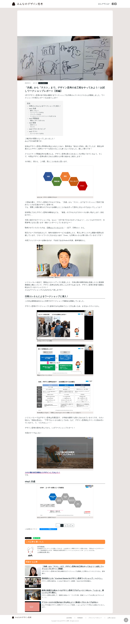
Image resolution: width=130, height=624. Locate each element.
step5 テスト (33, 131)
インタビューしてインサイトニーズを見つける (43, 116)
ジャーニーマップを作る (37, 112)
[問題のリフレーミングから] (65, 360)
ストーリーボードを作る (37, 133)
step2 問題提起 (34, 118)
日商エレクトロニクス (55, 228)
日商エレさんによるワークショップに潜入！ (45, 106)
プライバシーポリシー (95, 618)
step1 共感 (32, 108)
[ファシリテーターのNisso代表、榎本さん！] (65, 261)
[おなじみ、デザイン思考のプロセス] (65, 181)
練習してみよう (34, 110)
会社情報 (69, 618)
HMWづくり (33, 125)
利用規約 (80, 618)
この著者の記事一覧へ (43, 552)
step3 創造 (32, 123)
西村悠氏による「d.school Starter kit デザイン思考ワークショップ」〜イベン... (72, 578)
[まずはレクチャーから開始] (65, 326)
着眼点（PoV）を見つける (37, 120)
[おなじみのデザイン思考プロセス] (65, 501)
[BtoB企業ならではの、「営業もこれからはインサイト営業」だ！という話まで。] (65, 396)
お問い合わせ (111, 618)
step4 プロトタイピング (37, 129)
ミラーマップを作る (35, 114)
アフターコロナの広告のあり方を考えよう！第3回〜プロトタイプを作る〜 (70, 602)
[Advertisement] (65, 22)
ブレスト (32, 126)
